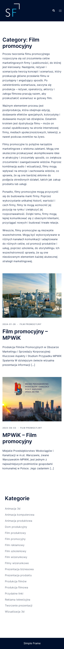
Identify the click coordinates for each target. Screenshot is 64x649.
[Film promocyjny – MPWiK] (32, 295)
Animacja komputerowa (19, 514)
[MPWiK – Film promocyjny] (32, 399)
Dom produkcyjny (16, 526)
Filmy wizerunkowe (17, 563)
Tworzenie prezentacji (18, 605)
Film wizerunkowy (16, 557)
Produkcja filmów (16, 581)
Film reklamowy (14, 545)
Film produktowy (15, 533)
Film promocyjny (30, 324)
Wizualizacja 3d (14, 611)
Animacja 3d (12, 508)
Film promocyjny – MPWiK (25, 334)
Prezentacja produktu (18, 575)
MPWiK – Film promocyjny (19, 438)
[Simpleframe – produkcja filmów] (12, 10)
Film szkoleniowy (15, 551)
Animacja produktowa (18, 520)
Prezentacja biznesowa (19, 569)
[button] (53, 10)
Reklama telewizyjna (17, 599)
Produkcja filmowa (16, 587)
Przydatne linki (14, 593)
